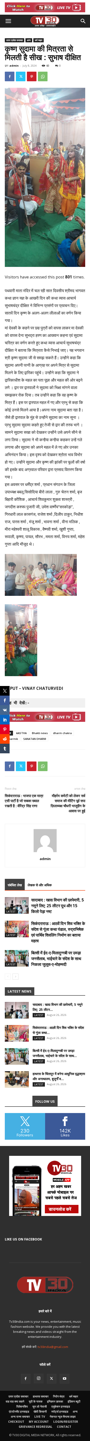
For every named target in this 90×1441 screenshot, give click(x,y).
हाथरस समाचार (40, 1396)
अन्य (29, 40)
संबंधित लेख (15, 885)
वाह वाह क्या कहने (15, 1401)
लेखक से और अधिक (40, 885)
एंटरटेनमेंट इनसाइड (19, 1412)
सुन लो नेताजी (39, 1406)
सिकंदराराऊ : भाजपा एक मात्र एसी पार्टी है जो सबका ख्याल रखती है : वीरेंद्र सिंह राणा (24, 800)
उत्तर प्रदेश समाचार (14, 40)
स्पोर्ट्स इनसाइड (59, 1412)
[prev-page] (8, 977)
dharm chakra (62, 733)
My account (39, 1422)
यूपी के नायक (35, 1401)
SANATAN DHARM (34, 739)
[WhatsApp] (43, 76)
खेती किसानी (40, 1412)
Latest (11, 911)
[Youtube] (64, 1379)
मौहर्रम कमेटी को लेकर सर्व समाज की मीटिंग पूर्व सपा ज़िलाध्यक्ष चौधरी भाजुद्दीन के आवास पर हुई (68, 803)
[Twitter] (20, 76)
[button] (8, 21)
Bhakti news (40, 733)
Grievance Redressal (35, 1427)
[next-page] (15, 977)
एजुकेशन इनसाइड (60, 1406)
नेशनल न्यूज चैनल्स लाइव (63, 1417)
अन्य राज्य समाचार (20, 1417)
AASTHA (21, 733)
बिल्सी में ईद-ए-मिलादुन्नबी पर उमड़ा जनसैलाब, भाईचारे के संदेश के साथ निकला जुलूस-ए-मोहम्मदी (56, 958)
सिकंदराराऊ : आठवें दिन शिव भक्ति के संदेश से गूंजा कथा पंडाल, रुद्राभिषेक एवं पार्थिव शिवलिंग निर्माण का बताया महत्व (58, 932)
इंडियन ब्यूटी (74, 1401)
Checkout (16, 1422)
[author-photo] (45, 852)
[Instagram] (38, 1378)
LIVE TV (39, 1417)
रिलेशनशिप (22, 1406)
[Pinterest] (31, 76)
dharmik (12, 739)
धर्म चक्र (38, 40)
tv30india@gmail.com (53, 1347)
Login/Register (65, 1422)
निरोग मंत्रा (59, 1396)
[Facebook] (9, 76)
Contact (64, 1427)
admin (14, 65)
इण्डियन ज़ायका (55, 1401)
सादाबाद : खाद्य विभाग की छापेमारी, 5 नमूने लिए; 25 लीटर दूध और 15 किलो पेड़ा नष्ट (57, 905)
